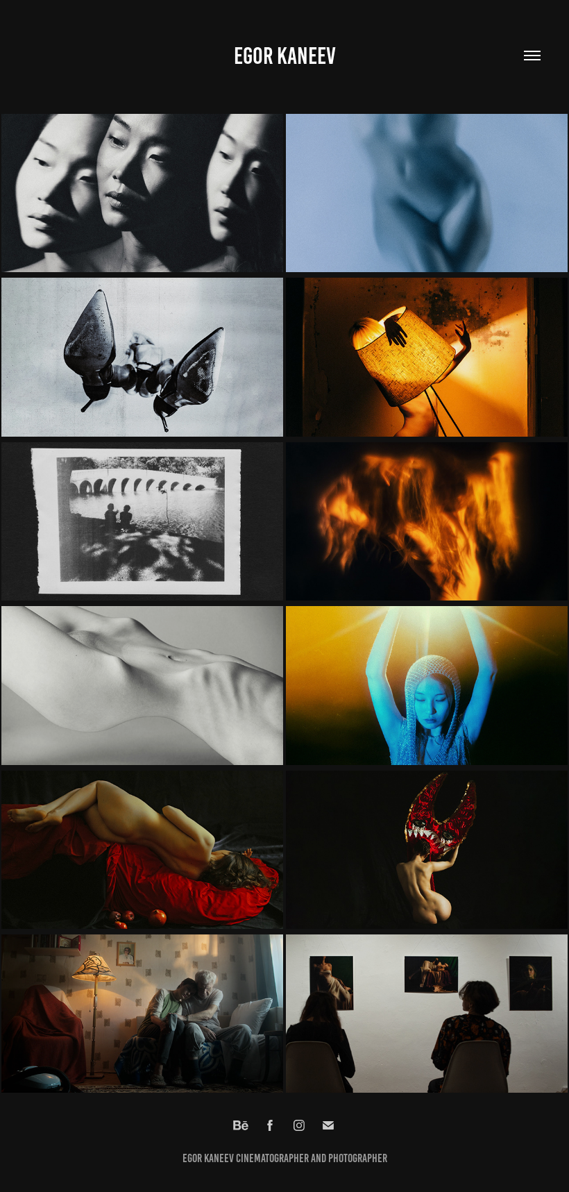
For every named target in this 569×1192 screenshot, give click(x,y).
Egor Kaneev (285, 56)
